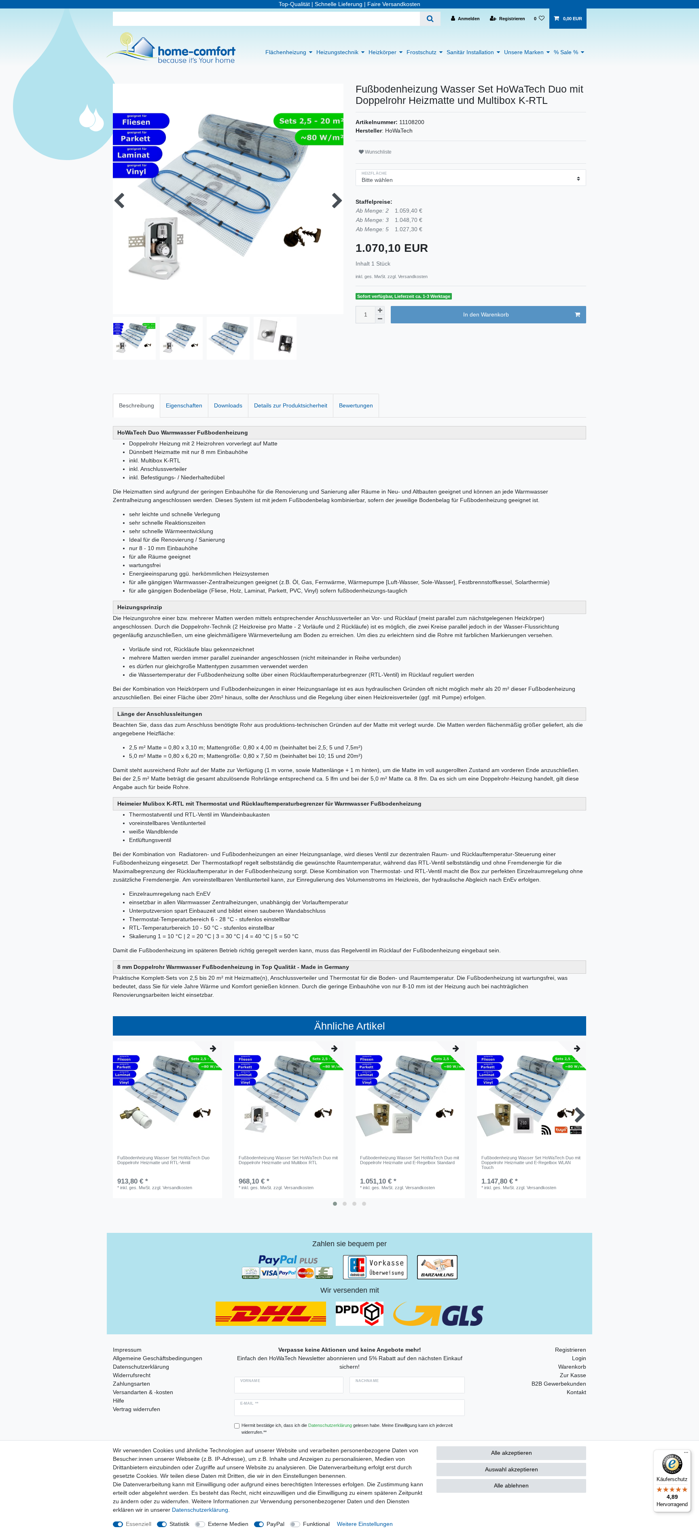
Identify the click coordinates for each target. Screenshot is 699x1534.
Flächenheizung (285, 52)
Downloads (228, 405)
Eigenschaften (184, 405)
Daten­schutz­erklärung (200, 1510)
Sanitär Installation (470, 52)
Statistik (179, 1524)
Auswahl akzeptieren (511, 1469)
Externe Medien (228, 1524)
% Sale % (566, 52)
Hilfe (118, 1400)
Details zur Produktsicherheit (290, 405)
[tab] (136, 406)
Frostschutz (421, 52)
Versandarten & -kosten (143, 1392)
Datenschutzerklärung (141, 1366)
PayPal (275, 1524)
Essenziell (138, 1524)
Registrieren (570, 1349)
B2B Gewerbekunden (559, 1383)
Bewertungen (356, 405)
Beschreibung (136, 405)
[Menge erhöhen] (380, 310)
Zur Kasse (573, 1375)
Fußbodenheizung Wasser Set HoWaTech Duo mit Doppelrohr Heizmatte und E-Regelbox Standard (409, 1160)
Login (579, 1358)
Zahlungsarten (131, 1383)
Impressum (127, 1349)
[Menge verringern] (380, 319)
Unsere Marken (524, 52)
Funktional (316, 1524)
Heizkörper (382, 52)
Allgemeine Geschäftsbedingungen (157, 1358)
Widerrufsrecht (131, 1375)
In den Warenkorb (486, 314)
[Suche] (430, 19)
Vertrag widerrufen (136, 1409)
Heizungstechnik (337, 52)
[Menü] (686, 1454)
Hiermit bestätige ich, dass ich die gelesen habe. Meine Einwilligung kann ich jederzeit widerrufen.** (347, 1429)
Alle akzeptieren (511, 1453)
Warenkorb (572, 1366)
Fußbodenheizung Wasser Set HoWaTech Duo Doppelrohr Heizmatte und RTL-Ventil (163, 1160)
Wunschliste (378, 152)
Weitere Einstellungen (365, 1524)
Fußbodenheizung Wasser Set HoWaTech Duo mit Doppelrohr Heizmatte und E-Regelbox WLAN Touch (530, 1162)
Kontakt (576, 1392)
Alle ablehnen (511, 1485)
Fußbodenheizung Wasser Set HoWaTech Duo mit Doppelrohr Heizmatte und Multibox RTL (288, 1160)
